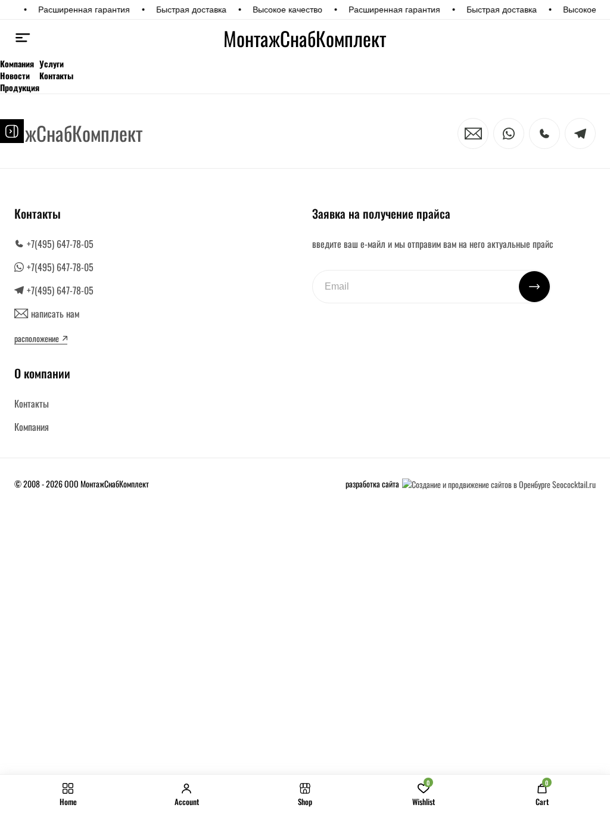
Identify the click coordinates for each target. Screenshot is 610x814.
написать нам (55, 313)
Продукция (19, 88)
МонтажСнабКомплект (304, 39)
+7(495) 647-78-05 (60, 244)
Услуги (51, 64)
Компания (17, 64)
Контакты (56, 76)
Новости (15, 76)
